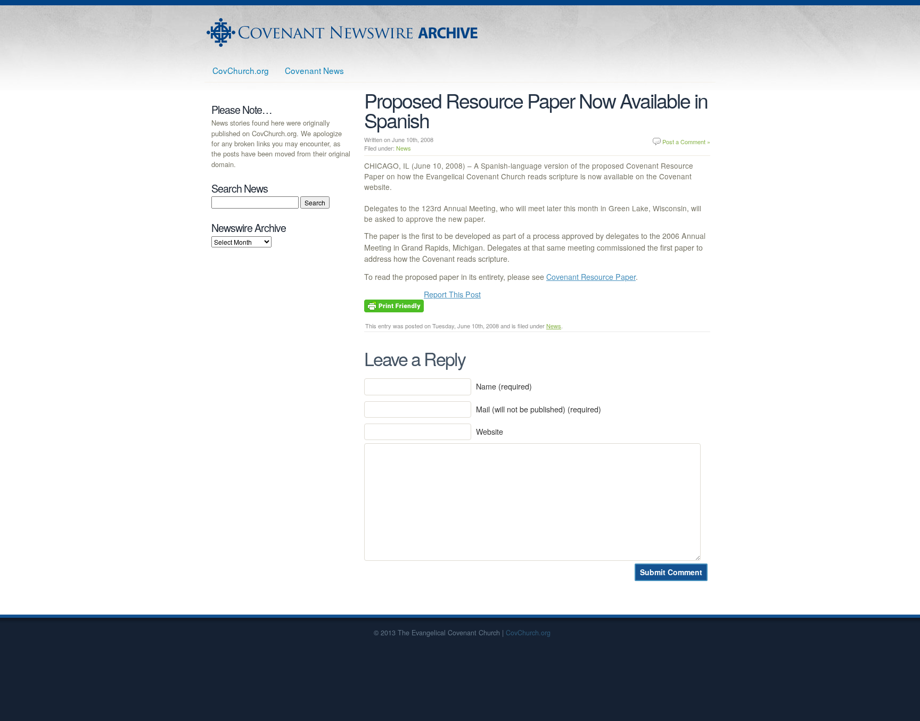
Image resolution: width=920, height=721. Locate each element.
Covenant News (314, 70)
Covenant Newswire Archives (343, 32)
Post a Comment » (686, 141)
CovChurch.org (240, 70)
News (403, 148)
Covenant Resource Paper (591, 276)
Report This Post (452, 294)
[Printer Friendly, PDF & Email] (394, 305)
